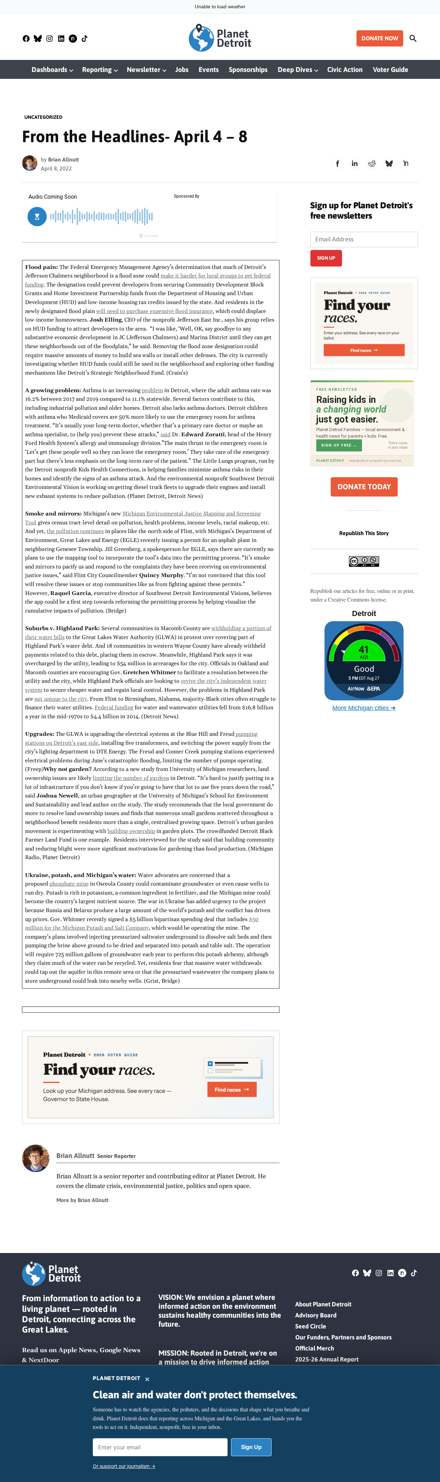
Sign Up (251, 1446)
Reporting (97, 69)
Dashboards (49, 69)
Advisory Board (316, 1315)
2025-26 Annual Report (327, 1359)
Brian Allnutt (63, 159)
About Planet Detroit (323, 1304)
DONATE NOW (380, 38)
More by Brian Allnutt (82, 1200)
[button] (150, 1077)
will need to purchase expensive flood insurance (154, 311)
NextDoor (44, 1360)
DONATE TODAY (364, 486)
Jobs (181, 69)
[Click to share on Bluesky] (389, 163)
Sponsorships (248, 69)
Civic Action (345, 69)
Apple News (77, 1350)
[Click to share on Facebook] (337, 163)
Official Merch (314, 1348)
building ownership (131, 831)
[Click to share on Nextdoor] (406, 163)
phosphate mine (69, 883)
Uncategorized (43, 117)
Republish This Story (364, 533)
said (165, 434)
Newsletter (143, 69)
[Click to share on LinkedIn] (354, 163)
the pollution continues (75, 531)
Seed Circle (310, 1326)
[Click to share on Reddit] (371, 163)
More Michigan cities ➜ (364, 708)
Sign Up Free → (339, 445)
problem (152, 390)
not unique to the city (60, 699)
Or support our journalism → (124, 1466)
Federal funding (114, 707)
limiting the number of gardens (131, 778)
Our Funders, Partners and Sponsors (343, 1337)
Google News (120, 1350)
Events (209, 69)
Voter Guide (390, 69)
